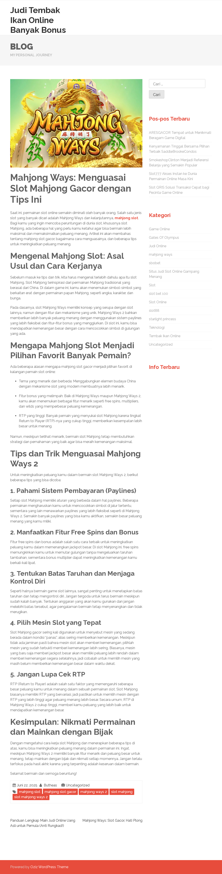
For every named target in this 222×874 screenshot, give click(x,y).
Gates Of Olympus (164, 237)
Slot (152, 285)
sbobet (154, 263)
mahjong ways (160, 254)
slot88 (154, 310)
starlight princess (162, 319)
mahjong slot (126, 218)
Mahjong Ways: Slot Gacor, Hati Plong (112, 820)
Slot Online (157, 302)
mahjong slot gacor (60, 792)
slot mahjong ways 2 (31, 797)
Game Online (159, 229)
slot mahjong (121, 792)
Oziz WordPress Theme (49, 867)
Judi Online (157, 246)
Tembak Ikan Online (164, 336)
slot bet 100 (158, 294)
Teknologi (157, 327)
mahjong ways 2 (93, 792)
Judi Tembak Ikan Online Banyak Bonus (38, 20)
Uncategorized (78, 785)
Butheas (50, 785)
